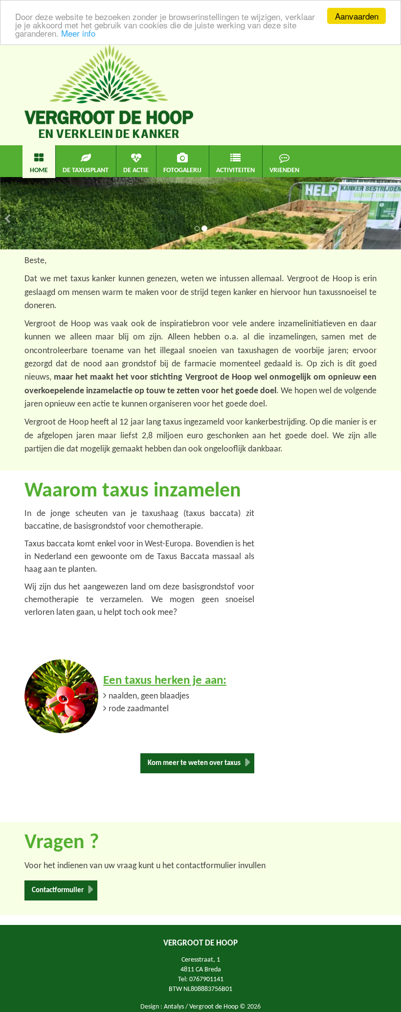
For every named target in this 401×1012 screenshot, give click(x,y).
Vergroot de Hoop (213, 1007)
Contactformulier (58, 890)
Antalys (174, 1007)
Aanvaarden (357, 16)
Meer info (78, 33)
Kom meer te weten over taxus (194, 763)
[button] (7, 231)
